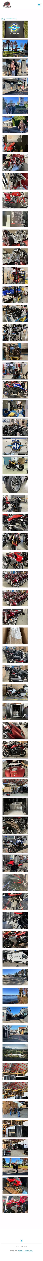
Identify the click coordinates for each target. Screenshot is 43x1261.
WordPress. (29, 1251)
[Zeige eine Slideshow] (8, 19)
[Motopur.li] (6, 4)
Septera (20, 1251)
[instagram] (22, 1240)
